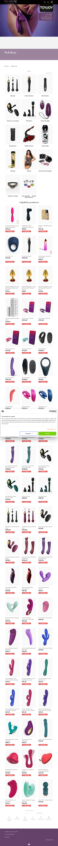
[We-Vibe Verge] (45, 366)
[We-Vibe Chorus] (29, 395)
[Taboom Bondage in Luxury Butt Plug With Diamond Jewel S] (29, 275)
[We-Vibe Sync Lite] (12, 337)
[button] (44, 2)
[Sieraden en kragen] (12, 184)
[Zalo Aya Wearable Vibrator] (45, 515)
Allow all (47, 433)
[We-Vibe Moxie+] (29, 366)
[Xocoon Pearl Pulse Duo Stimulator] (12, 758)
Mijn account (17, 819)
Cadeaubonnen (49, 819)
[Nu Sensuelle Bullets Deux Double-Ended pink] (12, 214)
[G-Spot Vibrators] (29, 84)
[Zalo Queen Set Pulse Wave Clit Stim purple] (45, 545)
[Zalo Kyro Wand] (29, 485)
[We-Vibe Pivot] (12, 245)
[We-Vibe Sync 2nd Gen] (29, 307)
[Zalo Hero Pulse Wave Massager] (12, 576)
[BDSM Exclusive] (29, 134)
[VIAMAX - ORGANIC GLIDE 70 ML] (45, 214)
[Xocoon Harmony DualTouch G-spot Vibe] (29, 606)
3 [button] (30, 813)
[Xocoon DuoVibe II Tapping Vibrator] (12, 606)
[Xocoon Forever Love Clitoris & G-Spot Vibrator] (29, 697)
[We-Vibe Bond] (45, 337)
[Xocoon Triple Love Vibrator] (45, 637)
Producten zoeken (9, 819)
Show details (50, 429)
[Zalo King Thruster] (29, 245)
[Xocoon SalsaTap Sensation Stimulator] (29, 637)
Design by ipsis (50, 839)
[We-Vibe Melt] (12, 395)
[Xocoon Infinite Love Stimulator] (12, 788)
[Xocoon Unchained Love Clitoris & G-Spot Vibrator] (45, 697)
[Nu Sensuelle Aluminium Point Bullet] (45, 245)
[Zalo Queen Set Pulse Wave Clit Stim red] (29, 545)
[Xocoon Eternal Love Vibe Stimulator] (12, 728)
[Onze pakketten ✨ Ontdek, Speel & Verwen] (29, 184)
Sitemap (7, 837)
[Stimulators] (29, 109)
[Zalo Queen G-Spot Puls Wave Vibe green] (29, 454)
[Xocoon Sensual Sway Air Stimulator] (12, 637)
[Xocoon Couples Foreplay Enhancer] (29, 788)
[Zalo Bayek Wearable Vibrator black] (45, 454)
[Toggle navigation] (52, 2)
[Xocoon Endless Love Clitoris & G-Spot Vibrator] (12, 667)
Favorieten (33, 819)
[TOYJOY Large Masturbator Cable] (12, 307)
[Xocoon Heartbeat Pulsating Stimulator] (45, 758)
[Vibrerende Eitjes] (45, 109)
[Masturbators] (12, 134)
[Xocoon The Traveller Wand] (45, 788)
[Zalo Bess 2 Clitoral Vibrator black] (12, 515)
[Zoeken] (48, 2)
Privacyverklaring (9, 834)
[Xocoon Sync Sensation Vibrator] (29, 758)
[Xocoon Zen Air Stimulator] (45, 606)
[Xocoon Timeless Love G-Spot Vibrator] (45, 667)
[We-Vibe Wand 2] (12, 366)
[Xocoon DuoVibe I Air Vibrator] (45, 576)
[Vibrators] (12, 84)
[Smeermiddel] (45, 134)
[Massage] (12, 159)
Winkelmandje (41, 819)
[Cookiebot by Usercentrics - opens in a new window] (50, 411)
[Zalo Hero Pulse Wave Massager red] (29, 576)
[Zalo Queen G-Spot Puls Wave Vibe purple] (12, 454)
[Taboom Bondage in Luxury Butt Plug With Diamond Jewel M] (12, 275)
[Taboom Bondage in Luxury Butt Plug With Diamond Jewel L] (45, 275)
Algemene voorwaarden (11, 831)
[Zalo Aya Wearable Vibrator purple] (12, 545)
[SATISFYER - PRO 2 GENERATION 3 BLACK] (29, 214)
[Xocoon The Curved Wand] (45, 728)
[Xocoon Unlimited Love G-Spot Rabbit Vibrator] (29, 667)
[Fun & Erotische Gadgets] (45, 159)
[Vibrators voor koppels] (12, 109)
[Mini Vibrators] (45, 84)
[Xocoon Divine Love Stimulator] (29, 728)
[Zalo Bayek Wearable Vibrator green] (12, 485)
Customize (28, 433)
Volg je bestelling (25, 819)
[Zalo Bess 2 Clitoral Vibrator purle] (29, 515)
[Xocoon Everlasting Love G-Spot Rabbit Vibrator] (12, 697)
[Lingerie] (29, 159)
